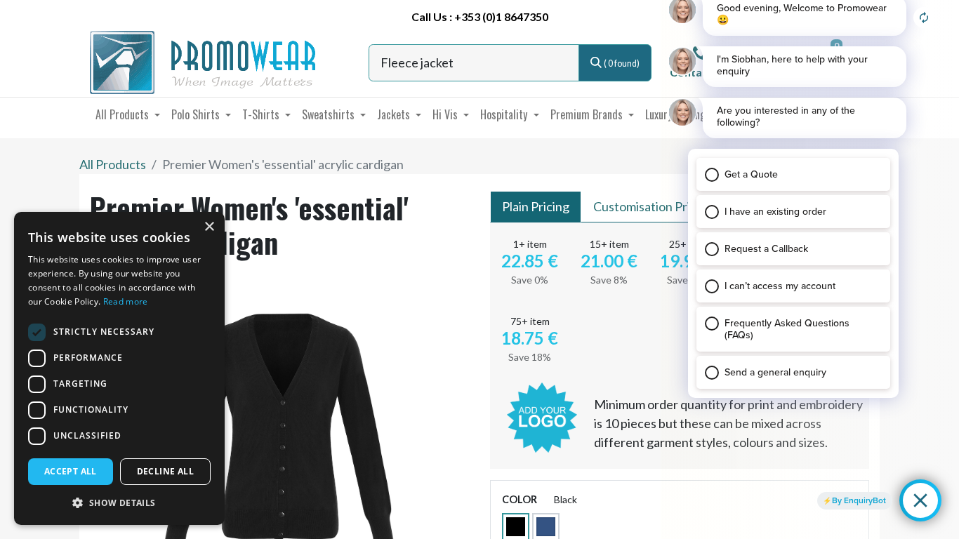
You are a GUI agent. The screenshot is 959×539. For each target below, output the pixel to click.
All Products (112, 164)
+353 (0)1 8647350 (501, 16)
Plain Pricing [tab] (535, 206)
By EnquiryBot (859, 500)
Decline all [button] (165, 471)
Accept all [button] (70, 471)
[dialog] (119, 368)
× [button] (209, 227)
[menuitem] (128, 114)
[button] (119, 502)
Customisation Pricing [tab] (653, 206)
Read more (125, 301)
